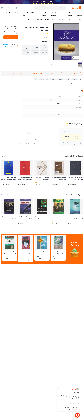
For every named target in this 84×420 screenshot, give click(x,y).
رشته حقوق (41, 79)
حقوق (36, 79)
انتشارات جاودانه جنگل (42, 24)
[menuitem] (77, 14)
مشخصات (79, 84)
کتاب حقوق (39, 38)
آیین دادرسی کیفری (50, 79)
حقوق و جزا (67, 79)
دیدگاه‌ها (72, 84)
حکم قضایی (74, 79)
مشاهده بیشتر (5, 156)
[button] (2, 170)
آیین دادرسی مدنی (59, 79)
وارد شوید (70, 139)
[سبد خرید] (2, 8)
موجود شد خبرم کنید (10, 37)
